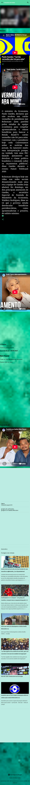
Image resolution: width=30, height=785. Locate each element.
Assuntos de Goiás (9, 2)
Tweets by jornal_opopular (7, 347)
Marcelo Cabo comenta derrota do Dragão (12, 676)
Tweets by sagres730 (6, 505)
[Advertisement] (15, 251)
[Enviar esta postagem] (3, 216)
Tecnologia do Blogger (16, 774)
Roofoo (19, 777)
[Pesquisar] (28, 2)
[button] (3, 64)
